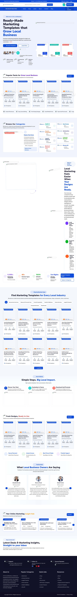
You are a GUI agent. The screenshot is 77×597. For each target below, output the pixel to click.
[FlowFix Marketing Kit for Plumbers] (38, 86)
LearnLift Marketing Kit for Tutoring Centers (38, 324)
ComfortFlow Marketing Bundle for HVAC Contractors (52, 96)
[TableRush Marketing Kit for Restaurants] (9, 86)
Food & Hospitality (38, 302)
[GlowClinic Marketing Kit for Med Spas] (67, 314)
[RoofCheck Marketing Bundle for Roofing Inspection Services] (9, 343)
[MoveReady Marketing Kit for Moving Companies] (24, 343)
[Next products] (73, 94)
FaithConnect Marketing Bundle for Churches (67, 353)
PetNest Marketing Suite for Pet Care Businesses (37, 353)
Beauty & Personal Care (26, 302)
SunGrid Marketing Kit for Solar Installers (9, 323)
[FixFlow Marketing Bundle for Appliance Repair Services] (24, 314)
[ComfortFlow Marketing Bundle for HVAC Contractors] (52, 86)
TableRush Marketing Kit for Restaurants (9, 95)
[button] (24, 1)
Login (71, 1)
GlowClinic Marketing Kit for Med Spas (67, 323)
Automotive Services (13, 302)
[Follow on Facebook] (32, 566)
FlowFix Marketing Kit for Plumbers (38, 95)
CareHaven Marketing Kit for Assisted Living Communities (52, 353)
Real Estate (43, 305)
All (6, 302)
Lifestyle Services (35, 305)
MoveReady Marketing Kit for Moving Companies (23, 353)
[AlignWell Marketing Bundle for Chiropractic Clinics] (67, 86)
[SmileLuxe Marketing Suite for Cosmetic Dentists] (52, 314)
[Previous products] (3, 94)
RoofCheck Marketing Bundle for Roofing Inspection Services (9, 353)
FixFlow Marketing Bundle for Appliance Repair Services (23, 324)
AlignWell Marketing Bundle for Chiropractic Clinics (67, 96)
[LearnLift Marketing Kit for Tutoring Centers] (38, 314)
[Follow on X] (34, 566)
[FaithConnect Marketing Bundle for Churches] (67, 343)
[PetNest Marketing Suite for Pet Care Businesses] (38, 343)
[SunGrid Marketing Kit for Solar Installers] (9, 314)
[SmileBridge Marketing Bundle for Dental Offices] (24, 86)
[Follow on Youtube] (36, 566)
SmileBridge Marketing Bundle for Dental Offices (24, 96)
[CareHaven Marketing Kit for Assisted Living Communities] (52, 343)
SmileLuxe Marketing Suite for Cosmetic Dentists (52, 324)
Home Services (58, 302)
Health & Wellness (48, 302)
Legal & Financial (67, 302)
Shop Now (69, 4)
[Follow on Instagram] (38, 566)
